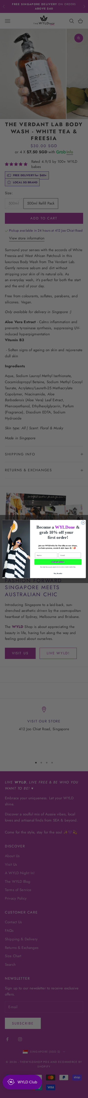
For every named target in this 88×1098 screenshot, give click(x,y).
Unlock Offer (58, 562)
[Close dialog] (83, 522)
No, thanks (58, 573)
